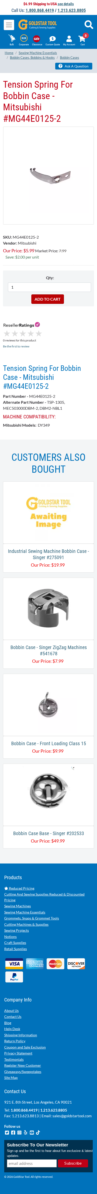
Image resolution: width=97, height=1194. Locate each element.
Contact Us (12, 1016)
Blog (7, 1023)
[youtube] (32, 1132)
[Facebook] (13, 1132)
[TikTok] (38, 1132)
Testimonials (14, 1059)
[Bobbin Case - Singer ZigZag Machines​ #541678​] (48, 608)
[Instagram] (20, 1132)
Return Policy (14, 1041)
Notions (10, 936)
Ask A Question (76, 66)
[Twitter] (7, 1132)
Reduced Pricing (21, 888)
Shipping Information (20, 1035)
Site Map (11, 1077)
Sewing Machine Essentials (24, 912)
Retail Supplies (15, 949)
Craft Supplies (15, 942)
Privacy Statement (18, 1053)
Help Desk (12, 1029)
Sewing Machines (17, 906)
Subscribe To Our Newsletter (37, 1144)
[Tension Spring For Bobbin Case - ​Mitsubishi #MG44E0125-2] (48, 175)
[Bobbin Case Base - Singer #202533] (48, 794)
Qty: (50, 277)
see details (66, 4)
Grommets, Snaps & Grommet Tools (31, 918)
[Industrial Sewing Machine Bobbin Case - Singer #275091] (48, 512)
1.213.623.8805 (71, 10)
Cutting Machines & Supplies (26, 924)
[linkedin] (26, 1132)
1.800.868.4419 (40, 10)
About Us (11, 1010)
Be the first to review (16, 346)
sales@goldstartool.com (72, 1116)
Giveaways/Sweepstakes (22, 1071)
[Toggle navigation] (9, 25)
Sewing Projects (16, 930)
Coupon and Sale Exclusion (25, 1047)
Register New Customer (22, 1065)
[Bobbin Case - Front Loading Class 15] (48, 704)
